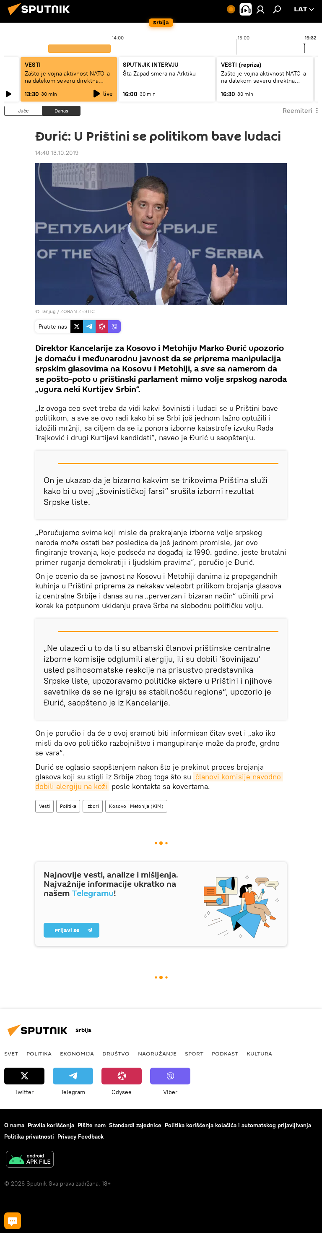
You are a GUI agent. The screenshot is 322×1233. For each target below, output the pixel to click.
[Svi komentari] (12, 1220)
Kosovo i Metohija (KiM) (136, 806)
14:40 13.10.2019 (56, 153)
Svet (11, 1053)
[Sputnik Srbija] (41, 16)
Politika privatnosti (29, 1136)
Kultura (259, 1053)
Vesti (44, 806)
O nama (14, 1125)
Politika (68, 806)
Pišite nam (92, 1125)
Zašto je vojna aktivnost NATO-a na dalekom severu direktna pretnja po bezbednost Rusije (67, 80)
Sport (194, 1053)
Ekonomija (77, 1053)
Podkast (225, 1053)
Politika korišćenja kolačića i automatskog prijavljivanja (238, 1125)
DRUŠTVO (116, 1053)
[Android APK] (29, 1160)
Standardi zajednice (135, 1125)
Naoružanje (157, 1053)
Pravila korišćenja (51, 1125)
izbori (92, 806)
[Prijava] (260, 9)
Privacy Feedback (80, 1136)
